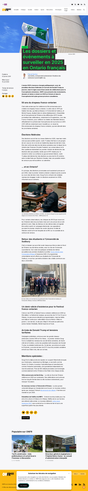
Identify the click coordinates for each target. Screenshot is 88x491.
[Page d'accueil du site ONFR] (6, 9)
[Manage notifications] (84, 487)
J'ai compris (23, 485)
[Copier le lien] (12, 96)
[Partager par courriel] (9, 96)
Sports (42, 9)
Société (30, 9)
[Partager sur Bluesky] (3, 96)
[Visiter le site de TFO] (5, 4)
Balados (79, 9)
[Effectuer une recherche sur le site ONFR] (84, 9)
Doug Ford (26, 417)
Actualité (16, 9)
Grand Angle (66, 9)
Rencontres (50, 9)
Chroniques (58, 9)
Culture (36, 9)
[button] (69, 473)
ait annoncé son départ (48, 390)
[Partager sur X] (6, 96)
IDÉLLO (76, 473)
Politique (23, 9)
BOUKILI (83, 473)
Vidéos (73, 9)
